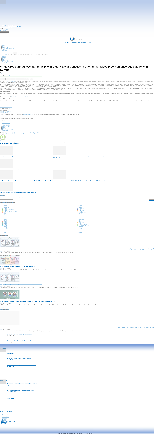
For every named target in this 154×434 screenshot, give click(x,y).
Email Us (6, 409)
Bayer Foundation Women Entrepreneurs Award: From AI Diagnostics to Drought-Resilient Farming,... (28, 301)
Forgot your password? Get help (5, 29)
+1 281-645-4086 (6, 406)
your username (19, 26)
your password (11, 27)
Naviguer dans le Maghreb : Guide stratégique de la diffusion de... (18, 266)
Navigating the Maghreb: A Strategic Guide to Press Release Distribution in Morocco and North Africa (18, 156)
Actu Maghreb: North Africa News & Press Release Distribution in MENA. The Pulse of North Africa (18, 192)
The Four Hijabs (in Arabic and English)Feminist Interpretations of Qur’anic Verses (22, 396)
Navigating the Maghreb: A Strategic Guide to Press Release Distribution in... (21, 284)
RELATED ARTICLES (5, 143)
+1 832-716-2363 (10, 408)
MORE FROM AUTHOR (14, 143)
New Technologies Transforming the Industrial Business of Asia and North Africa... (22, 383)
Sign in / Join (4, 25)
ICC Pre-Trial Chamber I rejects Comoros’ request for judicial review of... (20, 390)
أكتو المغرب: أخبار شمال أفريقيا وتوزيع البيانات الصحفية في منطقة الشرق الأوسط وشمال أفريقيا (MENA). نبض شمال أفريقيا (84, 180)
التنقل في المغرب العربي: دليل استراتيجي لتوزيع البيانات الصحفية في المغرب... (140, 351)
